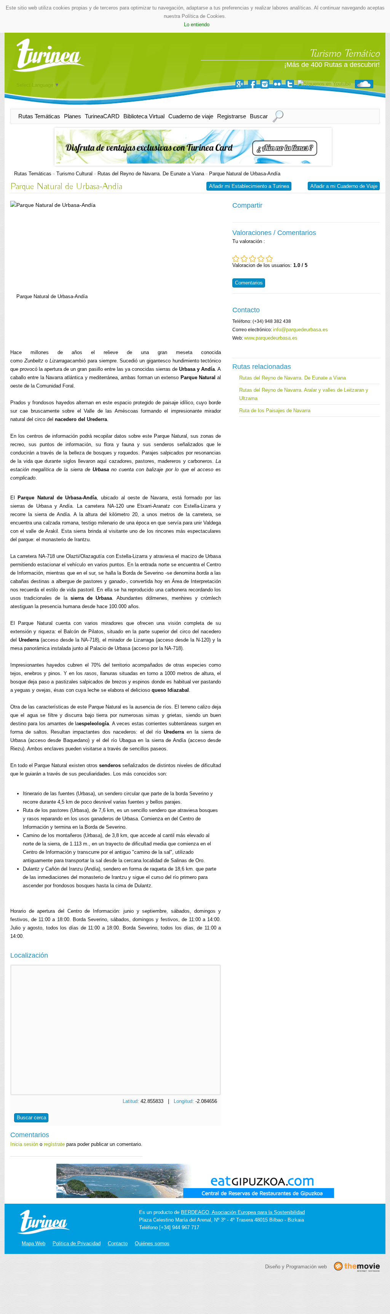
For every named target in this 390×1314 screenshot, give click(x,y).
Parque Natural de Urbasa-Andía (244, 173)
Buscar (259, 116)
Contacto (118, 1243)
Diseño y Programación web (296, 1266)
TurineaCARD (102, 116)
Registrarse (231, 116)
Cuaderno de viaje (190, 116)
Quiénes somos (152, 1243)
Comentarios (249, 283)
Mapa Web (33, 1243)
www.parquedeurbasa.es (270, 338)
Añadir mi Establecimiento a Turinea (249, 186)
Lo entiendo (196, 24)
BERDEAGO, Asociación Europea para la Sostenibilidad (243, 1212)
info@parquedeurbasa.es (300, 329)
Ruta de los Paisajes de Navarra (274, 410)
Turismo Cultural (74, 173)
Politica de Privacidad (77, 1243)
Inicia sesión (24, 1144)
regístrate (54, 1144)
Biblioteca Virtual (144, 116)
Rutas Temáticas (39, 116)
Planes (72, 116)
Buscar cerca (31, 1117)
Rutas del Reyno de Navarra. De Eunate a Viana (151, 173)
